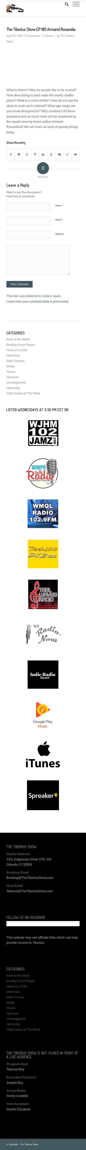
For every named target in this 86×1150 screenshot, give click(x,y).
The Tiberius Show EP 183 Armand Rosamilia (40, 29)
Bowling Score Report (20, 344)
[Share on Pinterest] (35, 154)
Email (59, 219)
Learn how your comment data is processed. (37, 301)
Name (59, 205)
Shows (49, 35)
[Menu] (74, 4)
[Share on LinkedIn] (43, 154)
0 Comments (32, 35)
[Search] (65, 4)
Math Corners (15, 361)
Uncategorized (15, 382)
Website (59, 234)
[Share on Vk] (59, 154)
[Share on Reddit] (67, 154)
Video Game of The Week (23, 393)
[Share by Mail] (75, 154)
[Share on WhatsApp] (27, 154)
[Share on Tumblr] (51, 154)
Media (10, 366)
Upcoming (13, 388)
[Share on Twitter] (19, 154)
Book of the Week (18, 339)
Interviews (13, 355)
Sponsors (12, 377)
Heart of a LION (16, 350)
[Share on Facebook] (11, 154)
